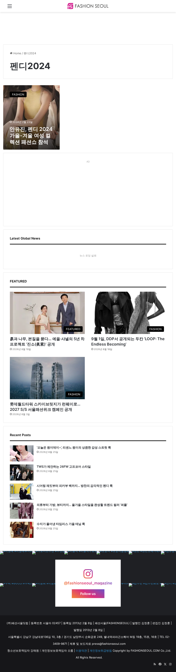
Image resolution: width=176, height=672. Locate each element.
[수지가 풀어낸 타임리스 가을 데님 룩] (21, 530)
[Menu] (10, 7)
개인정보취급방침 (101, 650)
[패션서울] (88, 6)
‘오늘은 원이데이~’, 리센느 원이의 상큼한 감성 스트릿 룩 (74, 447)
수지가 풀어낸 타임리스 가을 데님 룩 (61, 524)
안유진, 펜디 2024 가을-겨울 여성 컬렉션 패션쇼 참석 (31, 135)
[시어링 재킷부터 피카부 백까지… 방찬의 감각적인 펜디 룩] (21, 492)
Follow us (88, 594)
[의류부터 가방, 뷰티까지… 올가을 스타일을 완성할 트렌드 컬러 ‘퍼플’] (21, 511)
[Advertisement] (81, 26)
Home (16, 53)
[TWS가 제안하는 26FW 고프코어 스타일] (21, 472)
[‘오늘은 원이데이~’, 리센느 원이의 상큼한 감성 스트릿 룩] (21, 453)
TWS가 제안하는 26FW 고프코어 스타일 (64, 466)
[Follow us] (88, 576)
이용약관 (81, 650)
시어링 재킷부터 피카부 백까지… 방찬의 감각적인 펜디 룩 (75, 485)
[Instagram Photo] (16, 567)
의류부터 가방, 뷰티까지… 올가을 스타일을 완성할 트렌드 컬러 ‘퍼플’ (82, 505)
